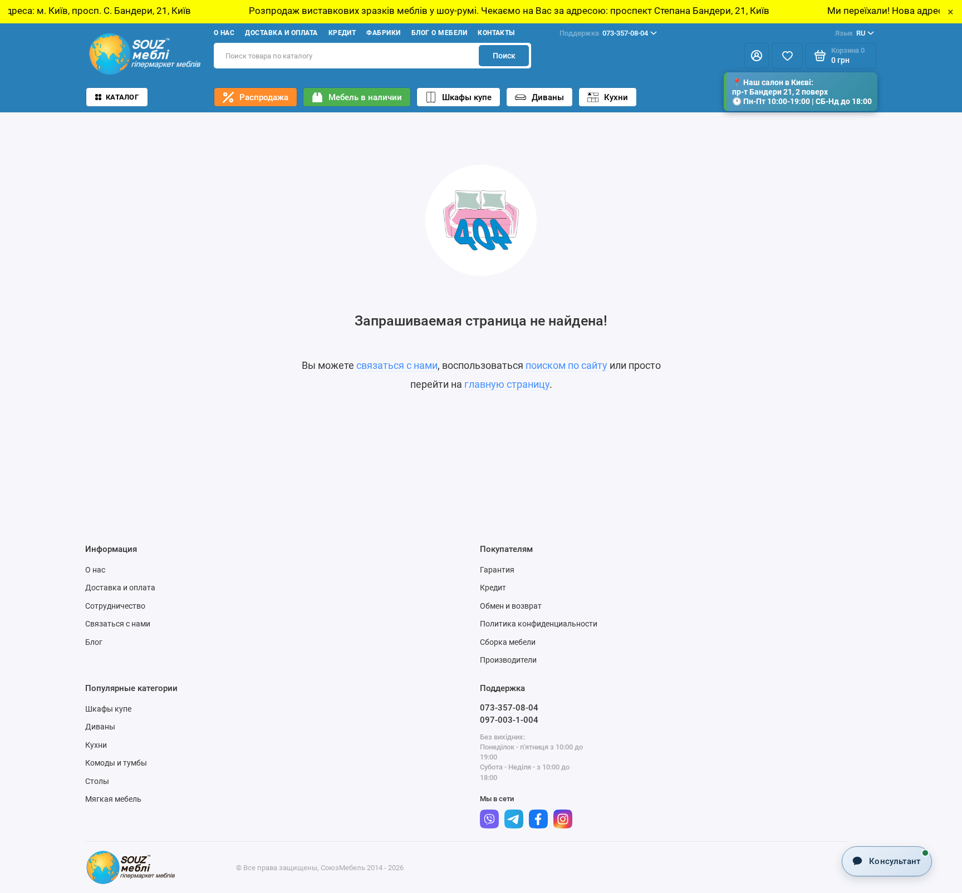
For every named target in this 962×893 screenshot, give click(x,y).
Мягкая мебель (113, 799)
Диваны (548, 97)
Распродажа (263, 97)
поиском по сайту (566, 365)
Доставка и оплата (281, 33)
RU (850, 33)
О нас (224, 33)
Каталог (122, 97)
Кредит (342, 33)
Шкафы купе (467, 97)
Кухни (616, 97)
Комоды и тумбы (116, 762)
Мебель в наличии (365, 97)
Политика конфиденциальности (538, 623)
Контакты (496, 33)
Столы (97, 781)
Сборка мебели (508, 642)
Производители (508, 659)
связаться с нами (397, 365)
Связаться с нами (117, 623)
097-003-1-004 (509, 720)
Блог (93, 642)
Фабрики (383, 33)
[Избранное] (787, 55)
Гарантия (497, 569)
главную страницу (506, 384)
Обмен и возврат (511, 605)
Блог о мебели (439, 33)
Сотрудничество (115, 605)
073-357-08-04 (603, 33)
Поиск (504, 55)
